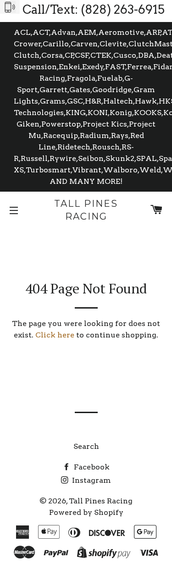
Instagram (90, 480)
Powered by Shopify (86, 512)
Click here (54, 335)
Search (86, 446)
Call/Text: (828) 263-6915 (93, 9)
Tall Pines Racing (86, 210)
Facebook (91, 467)
